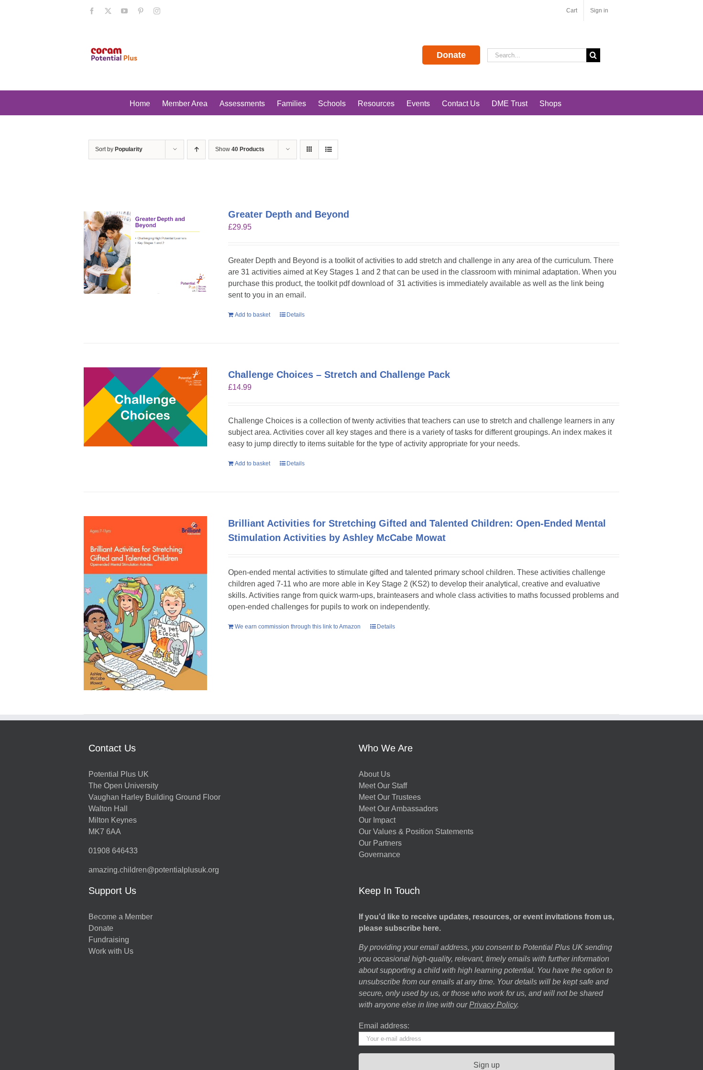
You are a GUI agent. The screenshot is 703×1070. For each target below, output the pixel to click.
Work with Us (110, 951)
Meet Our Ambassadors (398, 809)
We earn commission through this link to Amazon (298, 626)
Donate (451, 55)
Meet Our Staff (383, 786)
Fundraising (108, 940)
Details (295, 314)
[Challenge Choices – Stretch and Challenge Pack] (145, 408)
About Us (374, 774)
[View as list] (328, 149)
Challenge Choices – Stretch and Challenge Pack (339, 374)
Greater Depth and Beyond (288, 214)
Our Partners (380, 843)
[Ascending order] (196, 149)
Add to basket (252, 314)
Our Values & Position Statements (416, 831)
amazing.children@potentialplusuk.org (153, 870)
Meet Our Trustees (390, 797)
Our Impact (378, 820)
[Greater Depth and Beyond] (145, 252)
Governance (379, 854)
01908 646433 (113, 851)
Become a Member (120, 917)
